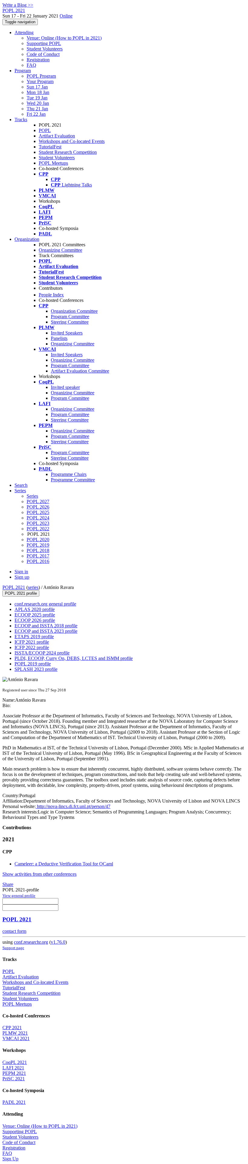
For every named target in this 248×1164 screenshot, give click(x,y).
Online (66, 15)
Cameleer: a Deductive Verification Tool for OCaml (64, 863)
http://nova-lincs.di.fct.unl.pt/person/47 (73, 806)
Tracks (21, 119)
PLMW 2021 (15, 1033)
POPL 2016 (38, 561)
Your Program (40, 81)
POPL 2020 (38, 539)
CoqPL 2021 (14, 1062)
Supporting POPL (44, 43)
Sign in (21, 571)
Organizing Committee (60, 250)
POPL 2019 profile (33, 663)
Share (7, 884)
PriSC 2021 (13, 1078)
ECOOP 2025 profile (35, 614)
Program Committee (70, 316)
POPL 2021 (13, 587)
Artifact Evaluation (57, 135)
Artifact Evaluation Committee (80, 370)
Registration (38, 59)
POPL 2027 (38, 501)
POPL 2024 (38, 517)
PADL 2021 (14, 1102)
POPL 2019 (38, 545)
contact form (14, 931)
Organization (27, 239)
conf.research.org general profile (45, 603)
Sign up (22, 577)
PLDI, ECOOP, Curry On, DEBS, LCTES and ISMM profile (74, 658)
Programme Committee (73, 479)
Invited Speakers (67, 332)
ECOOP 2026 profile (35, 620)
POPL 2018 (38, 550)
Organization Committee (74, 311)
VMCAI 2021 (16, 1038)
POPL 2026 (38, 506)
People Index (51, 294)
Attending (24, 32)
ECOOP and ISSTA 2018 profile (46, 625)
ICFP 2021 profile (32, 642)
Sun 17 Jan (37, 86)
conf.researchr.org (31, 942)
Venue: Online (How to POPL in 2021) (64, 37)
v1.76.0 (58, 942)
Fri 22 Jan (36, 114)
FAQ (31, 65)
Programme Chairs (68, 474)
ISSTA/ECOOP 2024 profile (42, 652)
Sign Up (10, 1158)
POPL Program (41, 76)
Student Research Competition (68, 152)
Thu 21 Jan (37, 108)
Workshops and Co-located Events (72, 141)
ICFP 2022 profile (32, 647)
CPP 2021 (12, 1027)
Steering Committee (70, 322)
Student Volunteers (45, 48)
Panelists (59, 338)
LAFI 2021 (13, 1067)
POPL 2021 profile (21, 593)
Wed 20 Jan (38, 103)
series (33, 587)
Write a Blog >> (17, 5)
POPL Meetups (53, 163)
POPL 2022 (38, 528)
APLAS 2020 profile (35, 609)
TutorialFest (50, 146)
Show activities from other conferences (39, 874)
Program (23, 70)
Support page (13, 948)
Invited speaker (65, 387)
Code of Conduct (43, 54)
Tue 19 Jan (37, 97)
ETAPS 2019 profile (34, 636)
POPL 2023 (38, 523)
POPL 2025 (38, 512)
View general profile (18, 895)
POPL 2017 (38, 555)
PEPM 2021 (14, 1073)
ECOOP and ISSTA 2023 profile (46, 631)
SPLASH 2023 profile (36, 669)
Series (32, 496)
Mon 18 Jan (38, 92)
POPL (45, 130)
